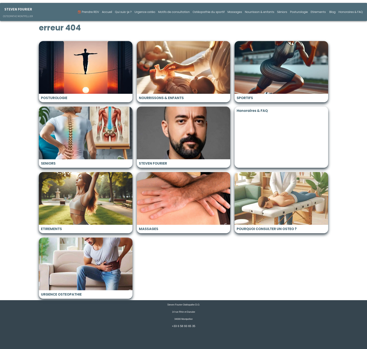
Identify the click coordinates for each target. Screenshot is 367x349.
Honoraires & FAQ (350, 12)
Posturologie (299, 12)
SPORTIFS (245, 98)
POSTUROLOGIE (54, 98)
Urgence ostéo (144, 12)
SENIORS (48, 163)
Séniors (282, 12)
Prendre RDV (90, 12)
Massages (235, 12)
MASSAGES (148, 229)
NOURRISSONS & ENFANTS (161, 98)
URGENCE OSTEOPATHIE (61, 294)
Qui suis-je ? (123, 12)
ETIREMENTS (51, 229)
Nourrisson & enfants (259, 12)
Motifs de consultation (174, 12)
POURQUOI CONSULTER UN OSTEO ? (267, 229)
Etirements (318, 12)
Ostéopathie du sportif (209, 12)
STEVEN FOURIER (153, 163)
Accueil (107, 12)
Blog (332, 12)
